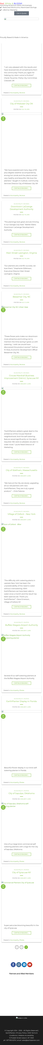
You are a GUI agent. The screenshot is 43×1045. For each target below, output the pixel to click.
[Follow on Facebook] (13, 964)
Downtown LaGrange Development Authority (21, 207)
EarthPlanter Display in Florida (21, 701)
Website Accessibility (26, 1035)
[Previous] (17, 947)
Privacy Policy (21, 1033)
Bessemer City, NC (21, 296)
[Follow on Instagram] (18, 964)
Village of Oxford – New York (21, 514)
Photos (26, 622)
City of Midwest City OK (21, 103)
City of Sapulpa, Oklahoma (22, 793)
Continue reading (21, 85)
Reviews (22, 93)
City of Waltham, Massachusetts (21, 470)
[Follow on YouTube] (29, 964)
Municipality (14, 93)
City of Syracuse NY (21, 872)
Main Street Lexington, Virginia (21, 253)
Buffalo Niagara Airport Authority (21, 625)
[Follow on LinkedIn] (24, 964)
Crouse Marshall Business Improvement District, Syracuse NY (21, 376)
